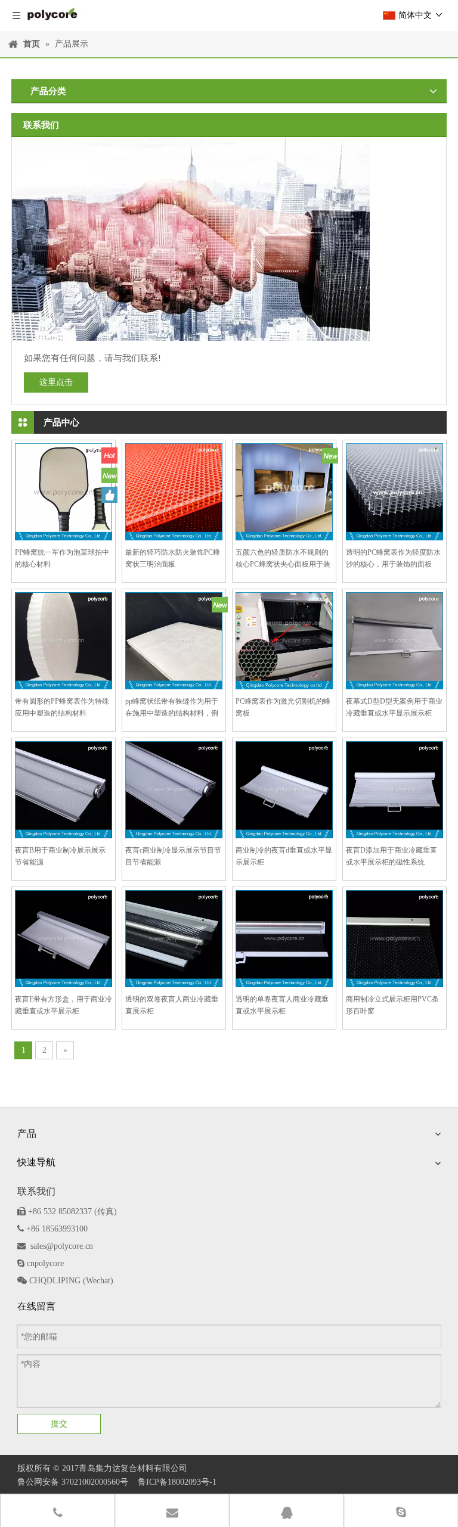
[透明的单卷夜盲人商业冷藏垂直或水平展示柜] (284, 938)
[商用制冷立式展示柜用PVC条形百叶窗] (394, 938)
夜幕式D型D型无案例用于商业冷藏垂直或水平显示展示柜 (394, 707)
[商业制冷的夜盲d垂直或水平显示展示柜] (284, 789)
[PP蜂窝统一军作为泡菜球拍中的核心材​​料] (63, 491)
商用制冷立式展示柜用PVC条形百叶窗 (392, 1005)
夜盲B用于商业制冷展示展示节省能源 (60, 856)
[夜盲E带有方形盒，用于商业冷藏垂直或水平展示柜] (63, 938)
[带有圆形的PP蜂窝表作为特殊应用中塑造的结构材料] (63, 640)
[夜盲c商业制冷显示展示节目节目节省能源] (173, 789)
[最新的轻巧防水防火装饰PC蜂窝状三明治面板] (173, 491)
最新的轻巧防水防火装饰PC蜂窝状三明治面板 (172, 558)
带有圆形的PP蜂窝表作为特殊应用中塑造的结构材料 (62, 707)
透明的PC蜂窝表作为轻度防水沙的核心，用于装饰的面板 (393, 558)
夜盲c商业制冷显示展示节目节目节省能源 (173, 856)
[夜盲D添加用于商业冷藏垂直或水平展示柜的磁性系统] (394, 789)
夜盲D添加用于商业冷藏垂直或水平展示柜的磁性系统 (391, 856)
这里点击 (56, 382)
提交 (59, 1423)
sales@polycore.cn (61, 1246)
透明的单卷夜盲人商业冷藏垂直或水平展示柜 (282, 1005)
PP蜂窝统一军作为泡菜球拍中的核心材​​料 (62, 558)
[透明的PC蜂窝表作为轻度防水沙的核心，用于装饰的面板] (394, 491)
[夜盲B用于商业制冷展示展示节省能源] (63, 789)
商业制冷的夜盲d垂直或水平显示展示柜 (284, 856)
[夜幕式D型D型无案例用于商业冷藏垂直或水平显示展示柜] (394, 640)
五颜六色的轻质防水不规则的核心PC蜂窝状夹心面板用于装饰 (283, 559)
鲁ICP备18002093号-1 (177, 1482)
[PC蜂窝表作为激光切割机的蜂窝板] (284, 640)
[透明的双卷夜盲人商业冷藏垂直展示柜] (173, 938)
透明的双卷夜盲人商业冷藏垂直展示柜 (171, 1005)
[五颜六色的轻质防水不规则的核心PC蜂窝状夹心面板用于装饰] (284, 491)
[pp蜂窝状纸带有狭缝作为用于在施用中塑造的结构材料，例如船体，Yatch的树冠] (173, 640)
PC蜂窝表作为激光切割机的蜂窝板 (283, 707)
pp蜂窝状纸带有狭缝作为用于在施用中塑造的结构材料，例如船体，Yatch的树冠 (171, 708)
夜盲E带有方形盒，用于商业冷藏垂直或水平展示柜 (63, 1005)
